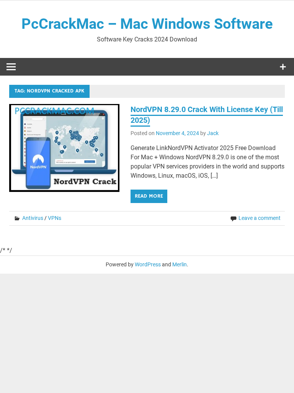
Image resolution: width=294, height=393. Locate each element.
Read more (149, 196)
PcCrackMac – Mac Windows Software (147, 23)
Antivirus (32, 218)
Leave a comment (259, 218)
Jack (213, 133)
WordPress (148, 264)
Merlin (179, 264)
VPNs (54, 218)
